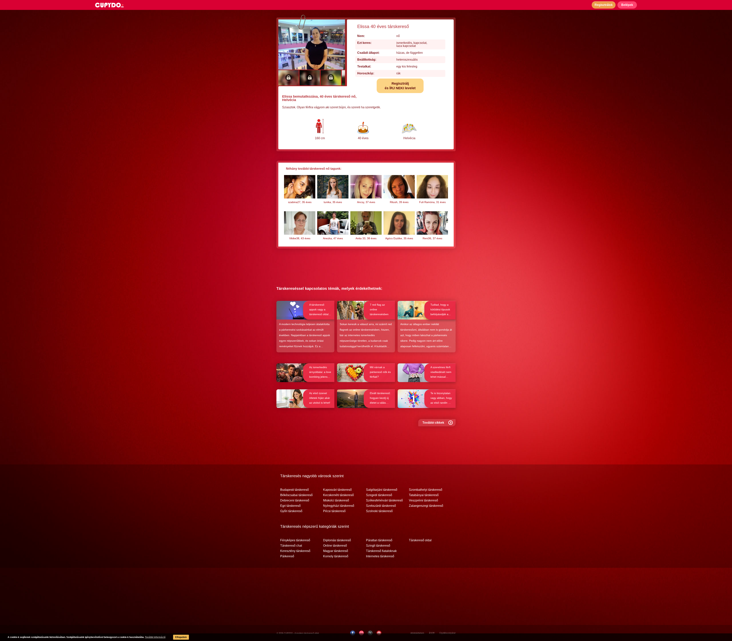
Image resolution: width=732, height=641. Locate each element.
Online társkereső (335, 545)
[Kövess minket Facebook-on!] (352, 633)
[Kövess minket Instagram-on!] (361, 633)
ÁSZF (432, 633)
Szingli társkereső (378, 545)
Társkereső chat (291, 545)
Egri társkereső (290, 505)
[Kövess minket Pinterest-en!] (378, 633)
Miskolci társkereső (336, 500)
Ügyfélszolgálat (447, 633)
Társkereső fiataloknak (381, 551)
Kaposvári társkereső (337, 489)
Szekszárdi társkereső (381, 505)
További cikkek (433, 422)
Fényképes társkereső (295, 540)
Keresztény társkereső (295, 551)
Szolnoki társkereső (379, 511)
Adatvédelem (417, 633)
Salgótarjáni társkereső (381, 489)
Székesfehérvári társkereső (384, 500)
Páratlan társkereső (379, 540)
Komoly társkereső (335, 556)
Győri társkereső (291, 511)
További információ (155, 637)
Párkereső (287, 556)
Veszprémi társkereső (423, 500)
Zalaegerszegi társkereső (426, 505)
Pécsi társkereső (334, 511)
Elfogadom (181, 637)
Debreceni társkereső (294, 500)
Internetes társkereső (380, 556)
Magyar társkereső (335, 551)
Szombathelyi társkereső (425, 489)
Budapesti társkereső (294, 489)
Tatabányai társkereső (424, 495)
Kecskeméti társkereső (338, 495)
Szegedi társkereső (379, 495)
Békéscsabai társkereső (296, 495)
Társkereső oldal (420, 540)
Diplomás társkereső (337, 540)
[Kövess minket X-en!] (370, 633)
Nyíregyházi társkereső (338, 505)
